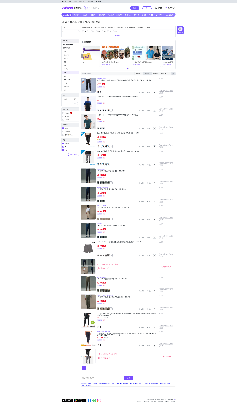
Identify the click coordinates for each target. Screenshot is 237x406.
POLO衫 (66, 69)
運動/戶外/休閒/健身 (68, 44)
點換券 (76, 15)
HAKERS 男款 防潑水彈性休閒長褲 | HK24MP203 (113, 207)
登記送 (85, 15)
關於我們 (146, 401)
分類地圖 (173, 401)
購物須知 (153, 401)
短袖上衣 (66, 55)
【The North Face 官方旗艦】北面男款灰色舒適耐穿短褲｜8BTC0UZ (119, 242)
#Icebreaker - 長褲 (122, 383)
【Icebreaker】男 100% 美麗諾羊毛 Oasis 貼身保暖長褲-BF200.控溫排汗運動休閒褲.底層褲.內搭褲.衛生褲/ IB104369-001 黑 (126, 334)
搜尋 (128, 378)
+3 (111, 309)
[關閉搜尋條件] (89, 8)
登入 (147, 8)
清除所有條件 (73, 154)
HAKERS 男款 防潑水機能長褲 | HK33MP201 (112, 189)
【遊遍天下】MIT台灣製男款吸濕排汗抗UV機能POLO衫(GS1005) (118, 97)
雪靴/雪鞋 (66, 86)
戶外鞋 (65, 83)
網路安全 (160, 401)
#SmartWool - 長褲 (135, 383)
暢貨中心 (94, 15)
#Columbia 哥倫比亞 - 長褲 (89, 383)
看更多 (144, 15)
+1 (111, 110)
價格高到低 (156, 74)
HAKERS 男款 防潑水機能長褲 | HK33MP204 (112, 279)
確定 (75, 103)
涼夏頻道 (119, 15)
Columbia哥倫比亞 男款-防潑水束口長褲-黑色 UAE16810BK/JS (118, 133)
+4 (111, 255)
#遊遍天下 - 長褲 (86, 385)
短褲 (65, 76)
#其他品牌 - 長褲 (165, 383)
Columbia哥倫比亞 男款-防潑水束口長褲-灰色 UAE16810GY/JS (118, 151)
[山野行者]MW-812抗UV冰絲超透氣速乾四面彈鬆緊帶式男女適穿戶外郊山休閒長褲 (124, 80)
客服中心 (139, 401)
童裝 (65, 90)
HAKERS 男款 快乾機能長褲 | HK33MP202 (111, 225)
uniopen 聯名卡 (158, 15)
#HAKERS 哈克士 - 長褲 (106, 383)
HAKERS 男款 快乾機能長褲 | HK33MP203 (111, 171)
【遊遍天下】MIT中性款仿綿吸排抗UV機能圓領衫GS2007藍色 (117, 115)
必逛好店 (128, 15)
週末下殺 (137, 15)
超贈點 (170, 15)
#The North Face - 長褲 (151, 383)
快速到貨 (102, 15)
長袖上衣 (66, 58)
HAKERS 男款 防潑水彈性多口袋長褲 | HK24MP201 (114, 297)
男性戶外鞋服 (66, 48)
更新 (174, 399)
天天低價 (111, 15)
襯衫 (65, 65)
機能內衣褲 (67, 79)
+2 (111, 183)
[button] (82, 56)
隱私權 (167, 401)
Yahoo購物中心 (71, 8)
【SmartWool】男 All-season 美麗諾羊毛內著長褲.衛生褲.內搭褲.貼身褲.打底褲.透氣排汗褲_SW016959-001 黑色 (126, 314)
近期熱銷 (163, 74)
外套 (65, 51)
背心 (65, 62)
